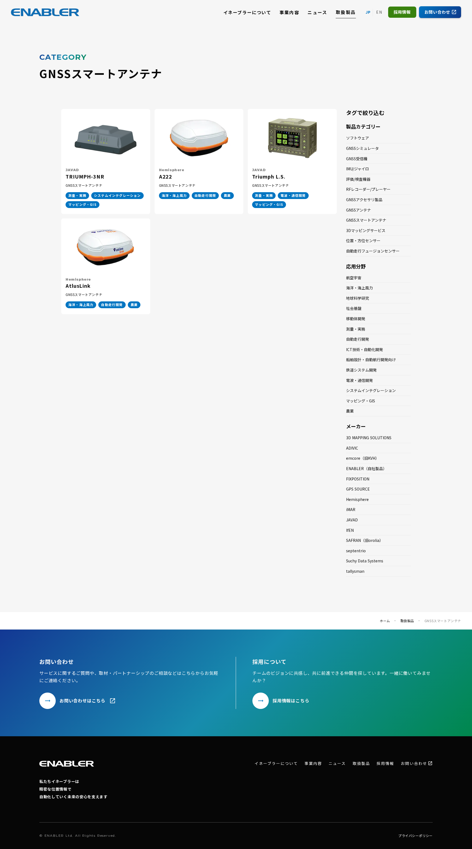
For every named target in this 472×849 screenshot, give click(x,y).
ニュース (318, 12)
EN (379, 12)
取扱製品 (346, 12)
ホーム (385, 621)
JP (368, 12)
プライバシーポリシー (415, 835)
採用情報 (385, 763)
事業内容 (289, 12)
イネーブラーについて (247, 12)
